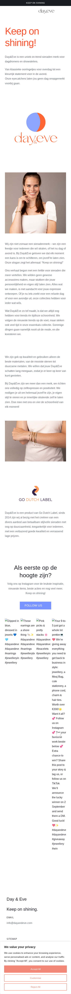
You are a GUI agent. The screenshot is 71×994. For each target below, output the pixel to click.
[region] (35, 968)
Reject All (35, 987)
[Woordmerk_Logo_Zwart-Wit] (47, 8)
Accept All (36, 969)
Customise (35, 978)
